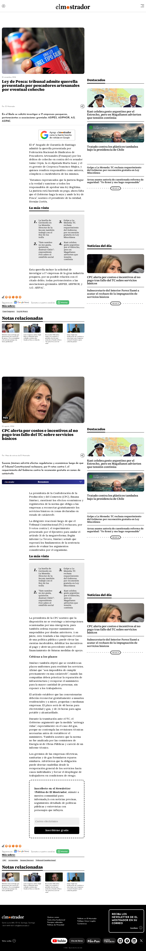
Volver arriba (6, 941)
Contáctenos (82, 923)
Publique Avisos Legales (86, 921)
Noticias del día (99, 245)
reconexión (13, 860)
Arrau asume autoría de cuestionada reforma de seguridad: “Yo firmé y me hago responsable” (115, 181)
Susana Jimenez (26, 860)
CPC (4, 860)
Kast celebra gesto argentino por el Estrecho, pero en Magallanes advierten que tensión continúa (72, 251)
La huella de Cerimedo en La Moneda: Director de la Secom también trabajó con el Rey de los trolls (46, 229)
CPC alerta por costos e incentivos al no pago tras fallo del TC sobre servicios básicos (113, 280)
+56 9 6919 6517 (8, 925)
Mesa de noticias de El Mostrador (17, 455)
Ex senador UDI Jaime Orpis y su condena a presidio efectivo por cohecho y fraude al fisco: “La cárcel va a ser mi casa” (53, 339)
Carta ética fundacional (56, 920)
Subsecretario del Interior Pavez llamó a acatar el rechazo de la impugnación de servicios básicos (113, 294)
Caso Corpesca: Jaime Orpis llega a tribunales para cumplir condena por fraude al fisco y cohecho (32, 337)
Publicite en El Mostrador (87, 918)
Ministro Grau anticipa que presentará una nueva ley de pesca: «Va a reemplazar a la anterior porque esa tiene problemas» (10, 338)
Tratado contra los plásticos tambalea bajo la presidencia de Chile (112, 148)
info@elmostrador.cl (22, 925)
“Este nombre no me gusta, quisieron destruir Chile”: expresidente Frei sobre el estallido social (46, 249)
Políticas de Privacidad (55, 924)
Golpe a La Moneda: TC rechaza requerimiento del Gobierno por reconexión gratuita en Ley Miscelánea (71, 229)
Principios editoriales (55, 922)
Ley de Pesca (22, 311)
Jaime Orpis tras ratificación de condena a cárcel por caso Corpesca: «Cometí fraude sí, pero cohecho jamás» (75, 338)
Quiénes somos (53, 917)
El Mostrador (10, 106)
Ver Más (114, 188)
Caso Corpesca (8, 311)
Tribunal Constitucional (46, 860)
